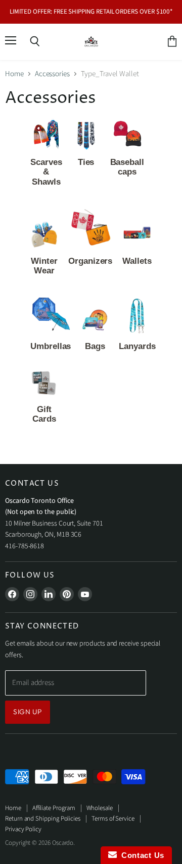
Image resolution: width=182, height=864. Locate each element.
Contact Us (140, 855)
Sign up (27, 711)
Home (14, 74)
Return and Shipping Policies (42, 818)
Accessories (52, 74)
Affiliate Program (53, 808)
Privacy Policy (23, 829)
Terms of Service (113, 818)
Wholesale (99, 808)
